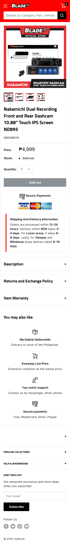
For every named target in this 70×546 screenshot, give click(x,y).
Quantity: (10, 169)
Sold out (35, 182)
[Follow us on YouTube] (26, 526)
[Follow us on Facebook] (6, 526)
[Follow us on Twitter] (12, 526)
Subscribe (16, 507)
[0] (63, 6)
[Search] (61, 15)
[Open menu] (5, 5)
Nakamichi (11, 137)
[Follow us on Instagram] (19, 526)
